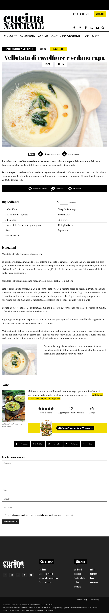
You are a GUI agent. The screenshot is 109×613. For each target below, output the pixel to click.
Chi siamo (42, 569)
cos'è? (43, 49)
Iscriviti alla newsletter (48, 578)
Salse (76, 582)
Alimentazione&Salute (70, 36)
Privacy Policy (82, 599)
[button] (103, 28)
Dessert (77, 587)
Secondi (77, 574)
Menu (47, 64)
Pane (92, 578)
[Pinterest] (86, 28)
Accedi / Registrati (81, 14)
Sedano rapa (70, 209)
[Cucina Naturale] (23, 30)
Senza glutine (73, 154)
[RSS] (91, 28)
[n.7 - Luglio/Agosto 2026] (46, 428)
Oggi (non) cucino (27, 36)
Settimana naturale (19, 49)
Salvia (70, 225)
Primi (92, 569)
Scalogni (11, 219)
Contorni (93, 574)
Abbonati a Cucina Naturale (75, 428)
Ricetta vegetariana (52, 154)
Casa (87, 36)
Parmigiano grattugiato (29, 225)
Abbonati (100, 14)
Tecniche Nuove (45, 582)
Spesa (53, 36)
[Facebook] (74, 28)
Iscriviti (58, 48)
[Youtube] (97, 28)
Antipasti (78, 569)
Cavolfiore (12, 209)
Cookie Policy (94, 599)
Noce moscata (12, 235)
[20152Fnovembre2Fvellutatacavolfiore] (19, 359)
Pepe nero (63, 230)
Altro (94, 36)
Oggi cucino (9, 36)
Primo (31, 154)
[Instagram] (80, 28)
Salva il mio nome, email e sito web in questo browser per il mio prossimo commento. (40, 515)
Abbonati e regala (46, 574)
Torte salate (79, 578)
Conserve (94, 582)
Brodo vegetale (20, 214)
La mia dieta (43, 36)
